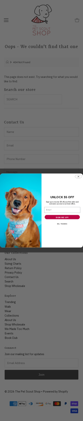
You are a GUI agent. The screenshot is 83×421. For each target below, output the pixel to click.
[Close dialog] (78, 176)
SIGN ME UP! (62, 217)
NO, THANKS (62, 224)
